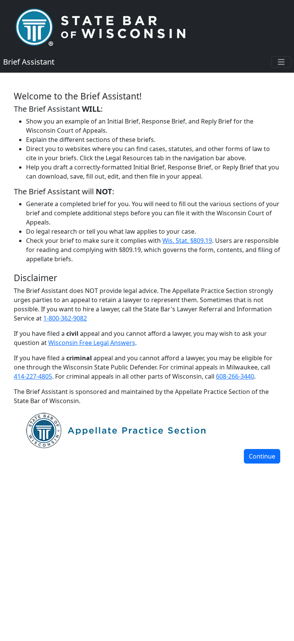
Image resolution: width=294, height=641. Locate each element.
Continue (262, 456)
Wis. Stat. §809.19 (187, 240)
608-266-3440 (235, 376)
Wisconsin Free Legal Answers (91, 342)
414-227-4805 (33, 376)
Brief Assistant (28, 62)
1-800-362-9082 (65, 318)
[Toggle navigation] (281, 62)
